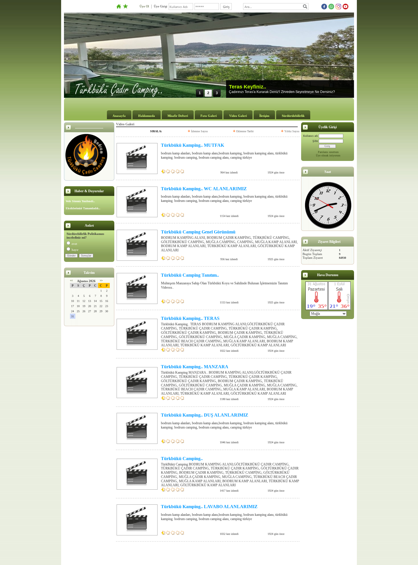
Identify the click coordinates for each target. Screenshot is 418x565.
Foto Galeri (208, 115)
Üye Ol (144, 6)
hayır (75, 249)
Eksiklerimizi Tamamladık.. (83, 208)
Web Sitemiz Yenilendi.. (80, 201)
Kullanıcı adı (310, 135)
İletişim (264, 115)
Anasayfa (119, 115)
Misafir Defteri (177, 115)
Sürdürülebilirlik (293, 115)
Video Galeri (238, 115)
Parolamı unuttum (328, 152)
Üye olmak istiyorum (328, 155)
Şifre (315, 140)
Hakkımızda (146, 115)
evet (74, 243)
